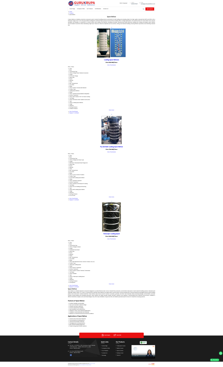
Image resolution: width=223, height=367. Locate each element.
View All (118, 355)
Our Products (90, 8)
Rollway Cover (120, 353)
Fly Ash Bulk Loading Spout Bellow (111, 147)
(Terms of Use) (92, 363)
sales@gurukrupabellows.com (148, 4)
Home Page (72, 8)
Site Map (104, 355)
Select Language (123, 3)
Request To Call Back (74, 113)
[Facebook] (71, 355)
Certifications (98, 8)
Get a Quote (150, 9)
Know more (111, 110)
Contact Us (105, 8)
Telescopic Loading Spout (111, 234)
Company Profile (81, 8)
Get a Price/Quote (111, 65)
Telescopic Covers (121, 346)
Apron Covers (120, 350)
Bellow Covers (120, 348)
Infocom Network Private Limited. (85, 364)
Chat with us (215, 359)
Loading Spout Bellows (111, 60)
